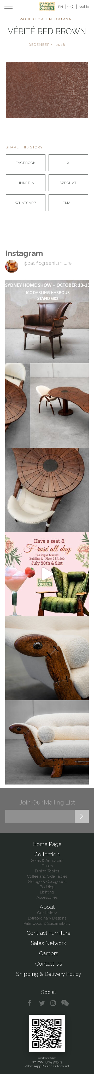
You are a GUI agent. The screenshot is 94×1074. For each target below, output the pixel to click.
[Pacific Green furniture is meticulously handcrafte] (47, 658)
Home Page (47, 844)
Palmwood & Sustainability (47, 923)
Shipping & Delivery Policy (48, 974)
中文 (70, 7)
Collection (47, 854)
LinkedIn (25, 183)
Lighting (47, 892)
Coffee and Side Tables (47, 876)
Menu (8, 6)
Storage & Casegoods (47, 881)
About (47, 907)
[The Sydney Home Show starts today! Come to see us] (47, 321)
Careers (48, 953)
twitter (42, 1003)
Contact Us (48, 964)
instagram (53, 1003)
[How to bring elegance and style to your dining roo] (47, 405)
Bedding (47, 887)
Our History (47, 913)
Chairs (47, 865)
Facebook (25, 163)
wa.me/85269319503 (47, 1062)
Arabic (84, 7)
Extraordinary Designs (47, 918)
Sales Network (48, 943)
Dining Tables (47, 871)
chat (65, 1003)
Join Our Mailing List (47, 802)
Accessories (47, 897)
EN (60, 7)
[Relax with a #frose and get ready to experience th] (47, 574)
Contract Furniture (48, 933)
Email (68, 203)
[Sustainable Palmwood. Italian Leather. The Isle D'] (47, 490)
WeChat (68, 183)
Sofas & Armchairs (47, 860)
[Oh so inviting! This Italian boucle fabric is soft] (47, 742)
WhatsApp (25, 203)
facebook (31, 1003)
